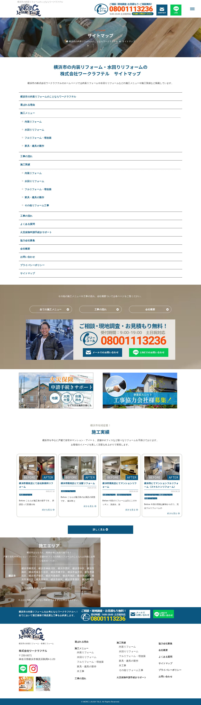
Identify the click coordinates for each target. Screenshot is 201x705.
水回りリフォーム (34, 129)
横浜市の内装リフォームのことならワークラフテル (40, 2)
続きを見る (47, 510)
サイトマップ (27, 273)
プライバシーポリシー (32, 265)
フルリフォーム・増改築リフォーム (158, 495)
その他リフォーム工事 (37, 205)
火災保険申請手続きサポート (36, 232)
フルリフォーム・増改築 (38, 138)
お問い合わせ (27, 257)
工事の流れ (26, 156)
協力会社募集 (27, 240)
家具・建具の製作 (34, 146)
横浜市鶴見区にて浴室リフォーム (78, 483)
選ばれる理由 (27, 105)
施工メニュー (27, 113)
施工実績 (25, 164)
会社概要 (25, 248)
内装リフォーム (33, 121)
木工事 (80, 671)
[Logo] (39, 10)
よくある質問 (27, 224)
